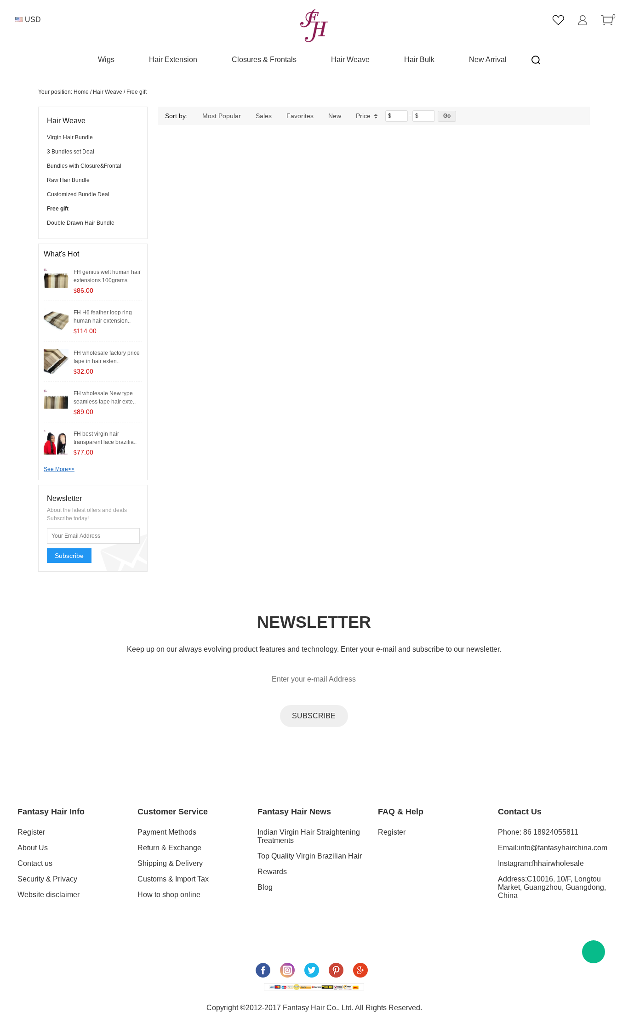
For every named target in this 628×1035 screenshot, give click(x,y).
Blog (265, 887)
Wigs (106, 59)
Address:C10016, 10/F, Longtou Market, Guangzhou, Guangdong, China (552, 887)
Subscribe (69, 555)
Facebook (263, 970)
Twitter (312, 970)
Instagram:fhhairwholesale (541, 863)
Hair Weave (350, 59)
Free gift (136, 92)
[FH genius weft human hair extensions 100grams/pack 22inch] (56, 280)
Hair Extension (173, 59)
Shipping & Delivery (170, 863)
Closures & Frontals (264, 59)
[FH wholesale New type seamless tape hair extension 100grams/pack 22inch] (56, 401)
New (334, 115)
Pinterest (336, 970)
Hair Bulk (419, 59)
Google (360, 970)
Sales (264, 115)
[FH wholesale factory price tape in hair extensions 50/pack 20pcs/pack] (56, 361)
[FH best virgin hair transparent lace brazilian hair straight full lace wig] (56, 441)
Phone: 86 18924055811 (538, 832)
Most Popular (221, 115)
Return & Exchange (169, 848)
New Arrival (488, 59)
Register (31, 832)
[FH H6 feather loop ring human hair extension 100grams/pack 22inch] (56, 320)
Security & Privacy (47, 879)
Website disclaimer (48, 895)
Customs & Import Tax (173, 879)
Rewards (272, 872)
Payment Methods (166, 832)
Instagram (287, 970)
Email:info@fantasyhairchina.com (552, 848)
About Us (32, 848)
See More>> (59, 469)
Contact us (34, 863)
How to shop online (168, 895)
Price (363, 115)
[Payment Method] (314, 986)
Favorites (300, 115)
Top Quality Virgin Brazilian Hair (309, 856)
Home (81, 92)
